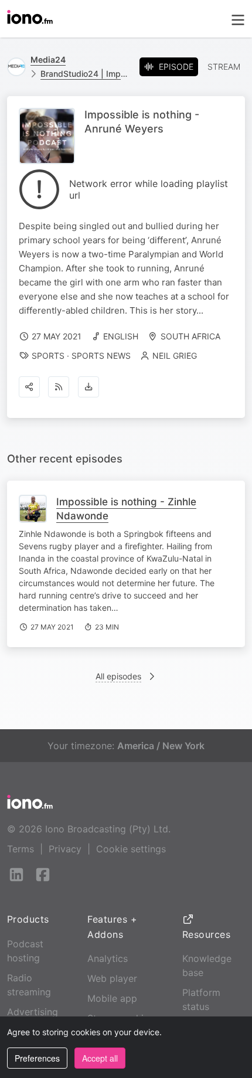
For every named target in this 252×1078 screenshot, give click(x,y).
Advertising (32, 1012)
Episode (176, 67)
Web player (112, 978)
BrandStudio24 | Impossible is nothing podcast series (85, 74)
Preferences (37, 1058)
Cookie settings (131, 849)
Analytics (107, 958)
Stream (223, 67)
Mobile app (112, 998)
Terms (20, 849)
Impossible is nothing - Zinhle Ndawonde (126, 509)
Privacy (65, 849)
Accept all (100, 1058)
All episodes (118, 676)
